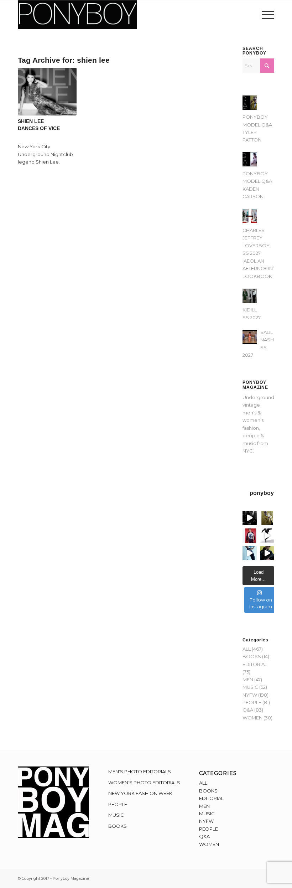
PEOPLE (252, 702)
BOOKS (252, 656)
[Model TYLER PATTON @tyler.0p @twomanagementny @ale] (250, 518)
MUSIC (250, 687)
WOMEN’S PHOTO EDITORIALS (144, 782)
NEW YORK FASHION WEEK (140, 793)
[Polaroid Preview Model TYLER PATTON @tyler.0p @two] (250, 535)
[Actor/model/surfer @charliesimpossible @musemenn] (267, 535)
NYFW (250, 695)
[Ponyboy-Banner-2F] (77, 14)
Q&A (248, 710)
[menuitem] (266, 14)
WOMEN (252, 718)
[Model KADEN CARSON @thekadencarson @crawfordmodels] (250, 553)
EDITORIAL (255, 664)
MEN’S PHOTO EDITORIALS (139, 771)
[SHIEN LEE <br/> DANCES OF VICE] (47, 91)
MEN (248, 679)
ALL (247, 649)
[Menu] (266, 14)
